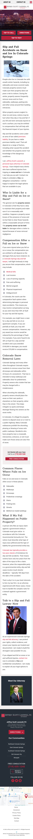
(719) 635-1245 (20, 454)
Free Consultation (16, 459)
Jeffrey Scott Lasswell (14, 161)
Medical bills (11, 272)
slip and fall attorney (10, 639)
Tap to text (17, 38)
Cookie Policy (17, 815)
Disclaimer (16, 810)
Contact (16, 821)
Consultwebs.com (10, 833)
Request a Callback (18, 771)
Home (16, 807)
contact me (23, 658)
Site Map (16, 818)
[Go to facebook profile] (12, 781)
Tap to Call (9, 33)
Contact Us (21, 2)
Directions (24, 33)
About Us (6, 2)
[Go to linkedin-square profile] (20, 781)
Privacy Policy (16, 813)
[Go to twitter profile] (16, 781)
